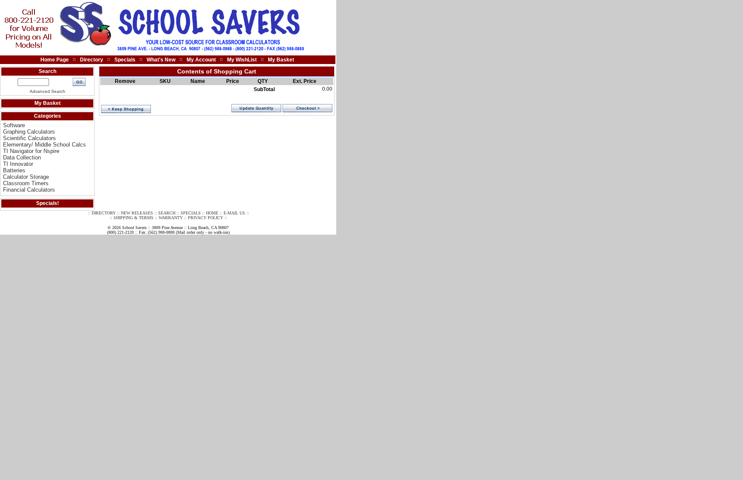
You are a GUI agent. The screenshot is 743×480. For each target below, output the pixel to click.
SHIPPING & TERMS (134, 217)
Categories (47, 116)
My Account (201, 60)
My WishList (242, 60)
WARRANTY (171, 217)
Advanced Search (47, 91)
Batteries (14, 170)
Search (47, 71)
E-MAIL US (234, 213)
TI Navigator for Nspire (31, 151)
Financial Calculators (29, 189)
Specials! (47, 203)
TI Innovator (18, 164)
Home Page (54, 60)
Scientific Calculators (29, 138)
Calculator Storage (26, 177)
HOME (212, 213)
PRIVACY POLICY (205, 217)
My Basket (281, 60)
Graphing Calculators (29, 131)
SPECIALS (191, 213)
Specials (124, 60)
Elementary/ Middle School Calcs (44, 144)
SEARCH (166, 213)
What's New (161, 60)
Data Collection (22, 157)
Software (14, 125)
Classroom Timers (26, 183)
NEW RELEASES (137, 213)
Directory (91, 60)
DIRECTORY (104, 213)
